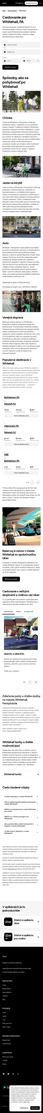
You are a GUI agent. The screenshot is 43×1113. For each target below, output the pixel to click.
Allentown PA (11, 425)
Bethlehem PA (11, 397)
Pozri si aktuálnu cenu (21, 416)
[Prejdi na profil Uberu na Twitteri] (18, 1073)
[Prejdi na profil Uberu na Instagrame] (13, 1073)
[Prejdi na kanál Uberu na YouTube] (8, 1073)
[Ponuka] (40, 3)
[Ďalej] (36, 682)
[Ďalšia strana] (38, 482)
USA (4, 11)
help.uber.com (12, 869)
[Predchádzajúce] (30, 682)
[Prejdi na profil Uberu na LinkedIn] (3, 1073)
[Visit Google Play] (9, 1087)
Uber (4, 3)
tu (28, 1102)
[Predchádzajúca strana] (32, 482)
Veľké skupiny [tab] (8, 611)
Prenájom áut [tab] (28, 611)
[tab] (36, 611)
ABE (6, 454)
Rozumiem (35, 1108)
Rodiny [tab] (18, 611)
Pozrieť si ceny (10, 67)
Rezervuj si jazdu (11, 579)
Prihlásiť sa (19, 3)
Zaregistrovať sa (31, 3)
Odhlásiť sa (24, 1108)
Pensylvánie (12, 11)
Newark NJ (10, 403)
